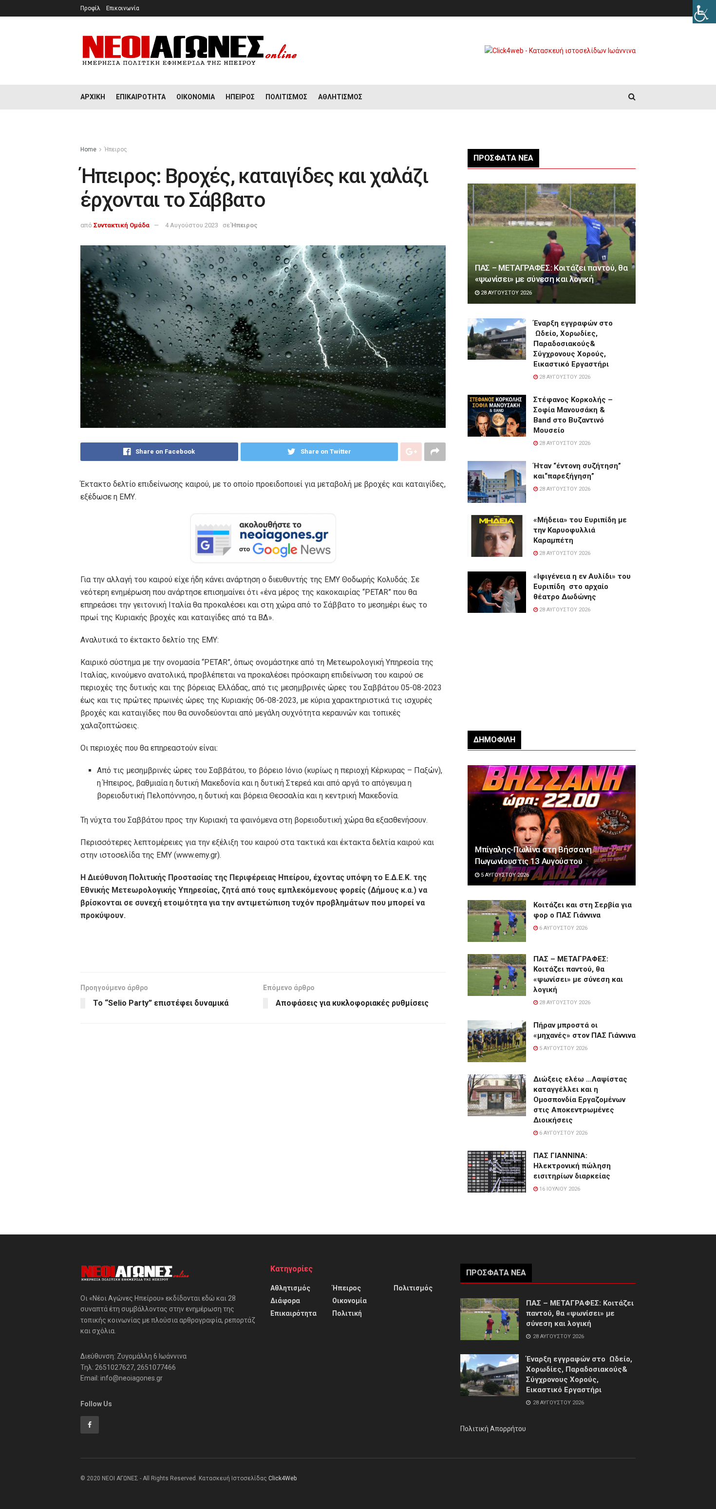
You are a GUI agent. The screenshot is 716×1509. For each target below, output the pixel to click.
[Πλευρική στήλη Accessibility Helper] (704, 11)
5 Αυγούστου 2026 (504, 875)
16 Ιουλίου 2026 (559, 1189)
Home (88, 149)
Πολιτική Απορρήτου (493, 1429)
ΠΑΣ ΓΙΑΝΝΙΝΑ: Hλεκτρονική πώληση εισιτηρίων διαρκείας (572, 1165)
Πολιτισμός (286, 97)
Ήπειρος (240, 97)
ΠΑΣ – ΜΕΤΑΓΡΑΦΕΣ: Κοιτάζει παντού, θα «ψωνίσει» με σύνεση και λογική (580, 1313)
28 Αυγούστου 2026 (505, 293)
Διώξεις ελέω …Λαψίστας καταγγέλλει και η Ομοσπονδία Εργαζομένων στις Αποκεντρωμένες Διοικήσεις (580, 1099)
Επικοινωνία (122, 8)
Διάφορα (285, 1301)
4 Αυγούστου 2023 (191, 225)
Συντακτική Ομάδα (122, 225)
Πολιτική (347, 1313)
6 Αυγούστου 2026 (562, 928)
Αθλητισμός (340, 97)
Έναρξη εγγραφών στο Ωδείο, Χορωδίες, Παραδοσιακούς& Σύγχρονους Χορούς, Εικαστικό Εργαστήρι (573, 343)
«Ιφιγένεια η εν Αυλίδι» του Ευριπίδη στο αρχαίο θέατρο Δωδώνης (582, 586)
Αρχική (92, 97)
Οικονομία (195, 97)
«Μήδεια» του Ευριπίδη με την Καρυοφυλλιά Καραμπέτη (580, 530)
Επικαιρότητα (141, 97)
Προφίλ (90, 8)
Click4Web (282, 1478)
